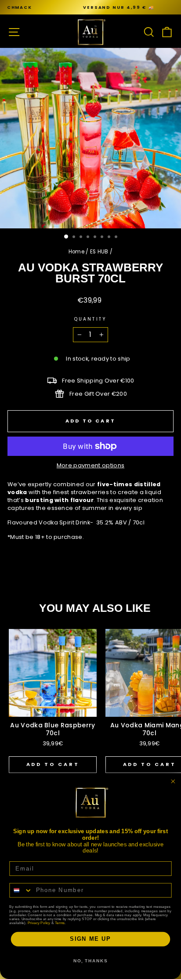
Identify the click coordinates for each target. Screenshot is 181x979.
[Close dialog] (173, 781)
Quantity (90, 319)
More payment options (90, 466)
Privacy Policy (39, 923)
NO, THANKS (90, 961)
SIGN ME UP (90, 939)
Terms (60, 923)
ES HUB (99, 251)
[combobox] (21, 890)
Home (76, 251)
